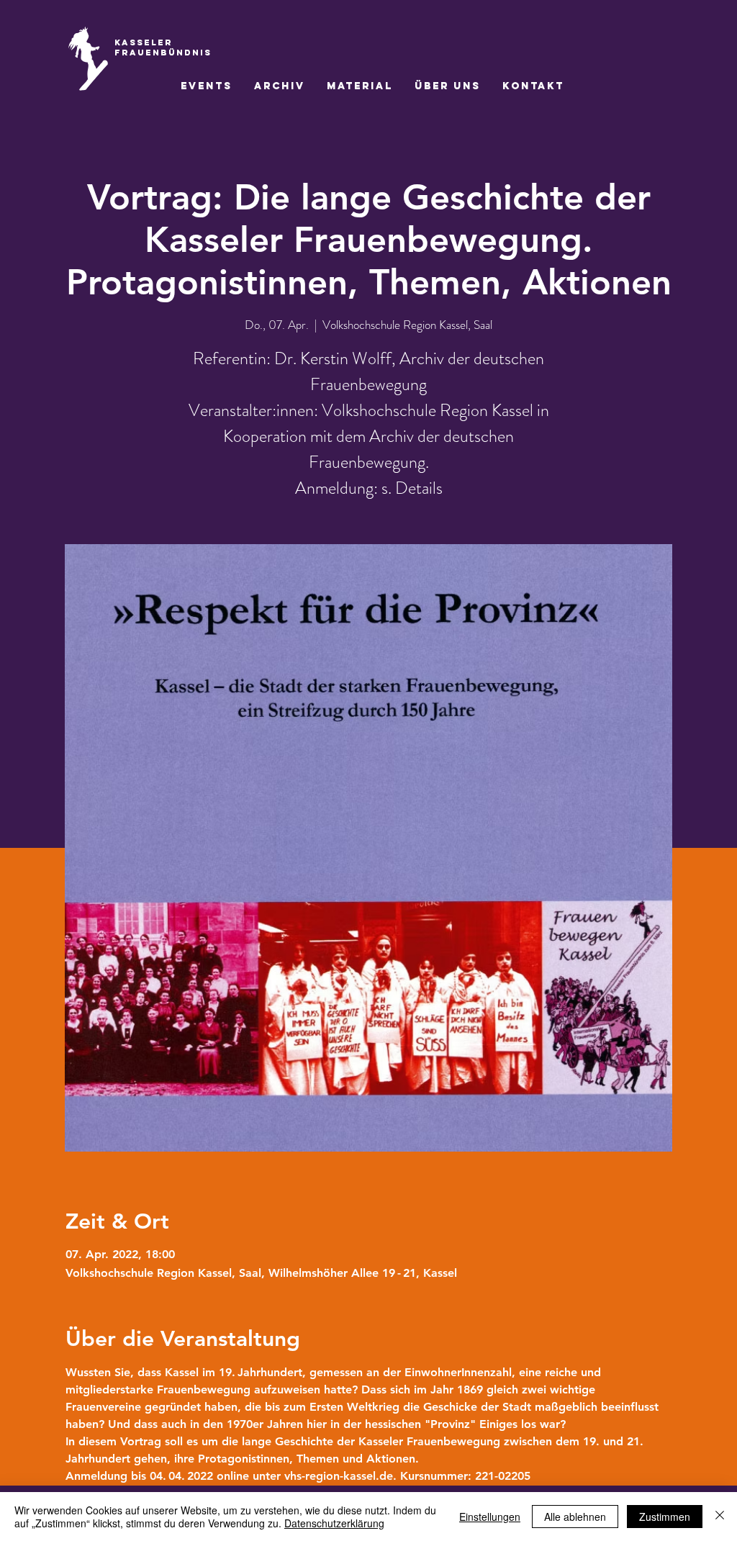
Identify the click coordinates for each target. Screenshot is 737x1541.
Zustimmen (664, 1516)
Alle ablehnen (575, 1516)
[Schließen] (719, 1516)
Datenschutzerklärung (334, 1523)
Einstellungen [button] (489, 1516)
